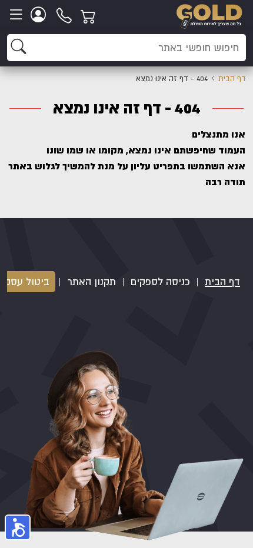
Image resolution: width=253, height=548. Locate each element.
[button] (17, 527)
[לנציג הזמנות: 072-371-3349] (65, 15)
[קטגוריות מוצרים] (17, 15)
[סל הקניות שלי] (90, 15)
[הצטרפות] (40, 14)
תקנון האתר (91, 282)
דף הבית (232, 78)
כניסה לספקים (160, 282)
